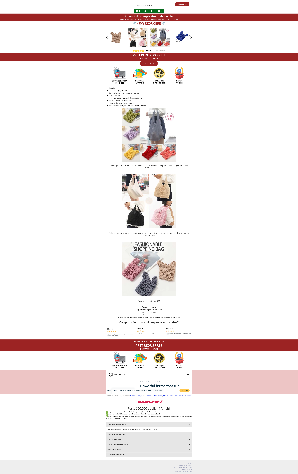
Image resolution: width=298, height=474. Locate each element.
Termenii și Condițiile (136, 396)
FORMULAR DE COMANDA (145, 5)
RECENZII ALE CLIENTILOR (154, 3)
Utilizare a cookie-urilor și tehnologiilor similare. (177, 396)
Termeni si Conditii (186, 469)
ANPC (190, 463)
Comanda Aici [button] (149, 63)
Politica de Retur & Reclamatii (183, 467)
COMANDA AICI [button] (182, 4)
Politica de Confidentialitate (183, 471)
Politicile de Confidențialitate (153, 396)
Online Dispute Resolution (184, 465)
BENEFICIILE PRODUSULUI (136, 3)
